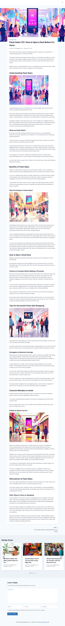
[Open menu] (62, 2)
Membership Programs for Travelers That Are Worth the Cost (54, 560)
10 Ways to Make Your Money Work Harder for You (11, 560)
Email (27, 606)
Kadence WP (46, 622)
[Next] (61, 557)
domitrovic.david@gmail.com (16, 48)
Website (45, 606)
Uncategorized (12, 39)
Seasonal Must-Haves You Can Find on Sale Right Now (32, 560)
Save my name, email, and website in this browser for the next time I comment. (27, 610)
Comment (11, 589)
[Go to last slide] (4, 557)
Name (10, 606)
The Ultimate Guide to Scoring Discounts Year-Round (46, 529)
